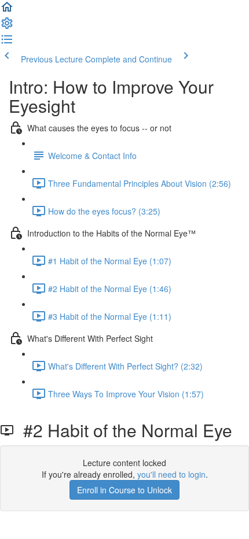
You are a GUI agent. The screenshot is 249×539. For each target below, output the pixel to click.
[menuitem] (7, 26)
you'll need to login (171, 474)
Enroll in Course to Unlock (124, 490)
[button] (7, 10)
